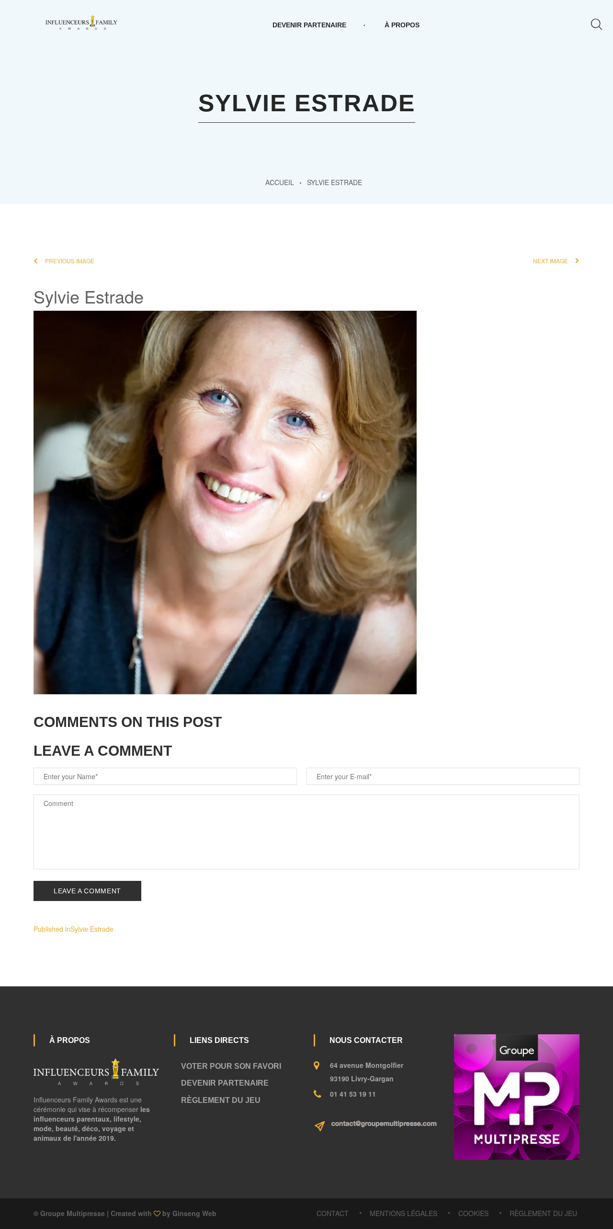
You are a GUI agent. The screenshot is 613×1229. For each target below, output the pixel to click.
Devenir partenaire (225, 1083)
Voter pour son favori (231, 1066)
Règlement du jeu (221, 1100)
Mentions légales (403, 1213)
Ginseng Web (194, 1213)
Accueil (279, 182)
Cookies (473, 1213)
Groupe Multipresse (72, 1213)
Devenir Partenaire (309, 25)
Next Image (550, 261)
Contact (333, 1213)
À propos (402, 25)
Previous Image (69, 261)
